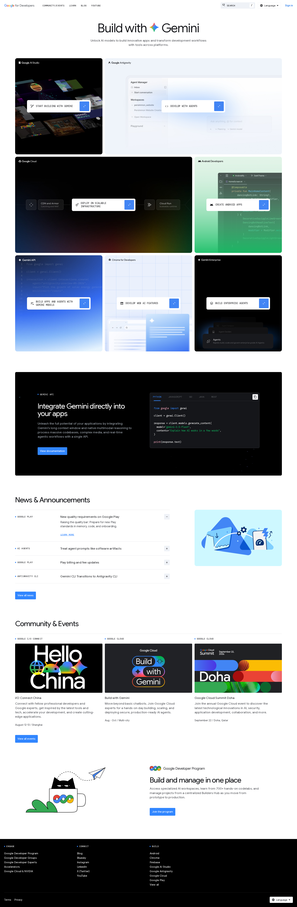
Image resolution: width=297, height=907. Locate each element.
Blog (83, 5)
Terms (7, 899)
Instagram (83, 862)
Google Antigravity (161, 871)
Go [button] (190, 396)
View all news (26, 595)
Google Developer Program (21, 853)
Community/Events (53, 5)
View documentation (52, 451)
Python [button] (157, 396)
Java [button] (202, 396)
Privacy (18, 899)
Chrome (155, 857)
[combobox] (238, 5)
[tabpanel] (204, 424)
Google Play (157, 880)
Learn (72, 5)
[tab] (157, 397)
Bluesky (81, 857)
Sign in (289, 5)
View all (154, 884)
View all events (26, 738)
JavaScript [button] (175, 396)
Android (154, 853)
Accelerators (12, 866)
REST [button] (214, 396)
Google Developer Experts (20, 862)
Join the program (162, 811)
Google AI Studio (160, 866)
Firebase (155, 862)
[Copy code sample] (255, 397)
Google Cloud (158, 875)
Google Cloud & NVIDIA (18, 871)
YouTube (96, 5)
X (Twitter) (83, 871)
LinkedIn (82, 866)
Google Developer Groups (20, 857)
